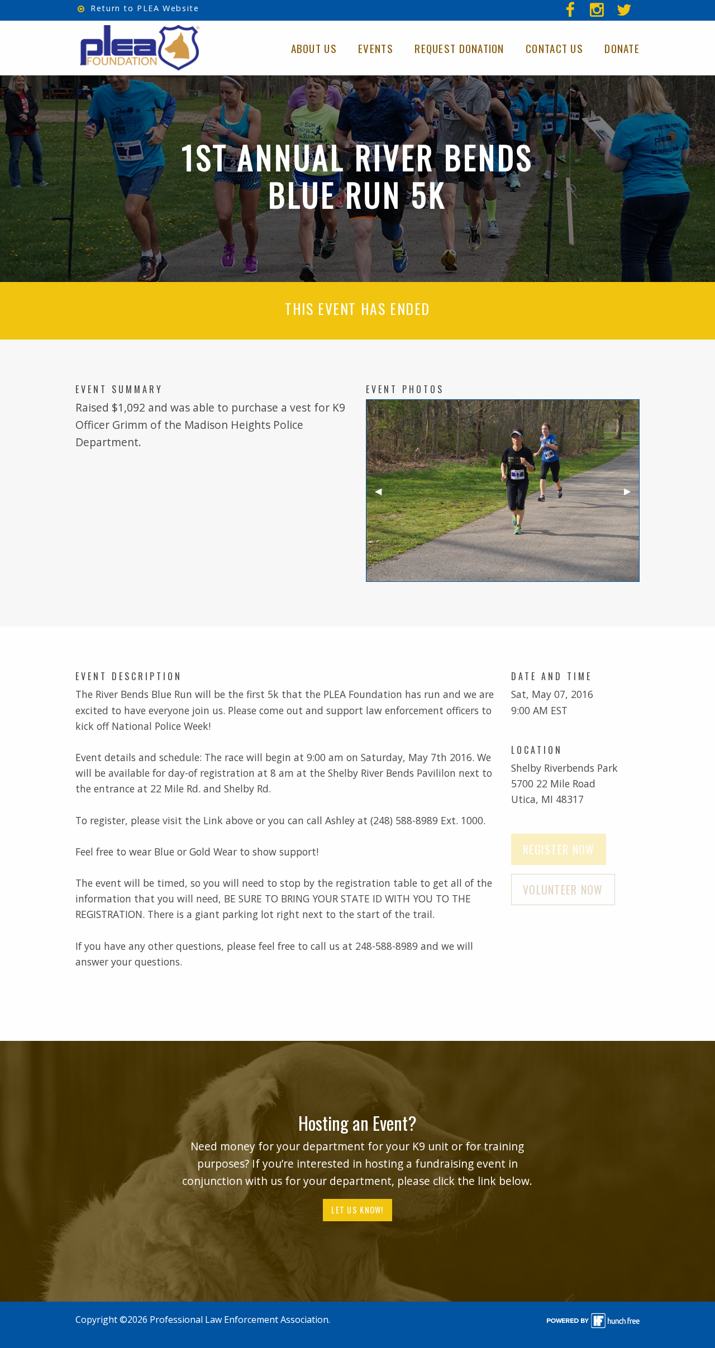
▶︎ (632, 494)
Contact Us (554, 48)
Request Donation (459, 48)
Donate (622, 48)
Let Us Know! (357, 1210)
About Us (314, 48)
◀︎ (382, 494)
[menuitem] (626, 10)
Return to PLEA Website (143, 8)
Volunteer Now (563, 889)
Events (375, 48)
